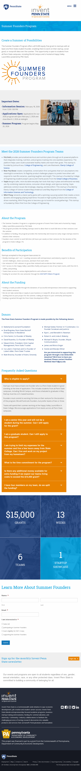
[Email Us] (62, 708)
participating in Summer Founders (14, 628)
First (3, 605)
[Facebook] (66, 708)
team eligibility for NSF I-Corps (13, 631)
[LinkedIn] (77, 708)
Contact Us (19, 762)
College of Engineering (33, 165)
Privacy (35, 762)
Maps (12, 762)
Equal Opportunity (57, 762)
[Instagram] (69, 708)
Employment (5, 762)
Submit (5, 643)
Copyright (75, 762)
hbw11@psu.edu (59, 362)
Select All (6, 624)
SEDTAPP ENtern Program (50, 274)
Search (26, 762)
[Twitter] (73, 708)
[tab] (34, 379)
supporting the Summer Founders (14, 635)
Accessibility (67, 762)
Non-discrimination (44, 762)
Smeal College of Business (66, 179)
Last (42, 605)
